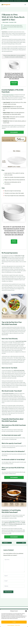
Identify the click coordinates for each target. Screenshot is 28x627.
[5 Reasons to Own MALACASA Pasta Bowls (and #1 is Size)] (14, 151)
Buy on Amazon (14, 132)
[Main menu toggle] (25, 4)
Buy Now (14, 241)
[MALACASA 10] (14, 65)
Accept (14, 622)
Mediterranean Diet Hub (16, 5)
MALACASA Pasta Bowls (8, 94)
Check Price (14, 83)
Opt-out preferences (10, 625)
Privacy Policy (17, 625)
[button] (26, 611)
